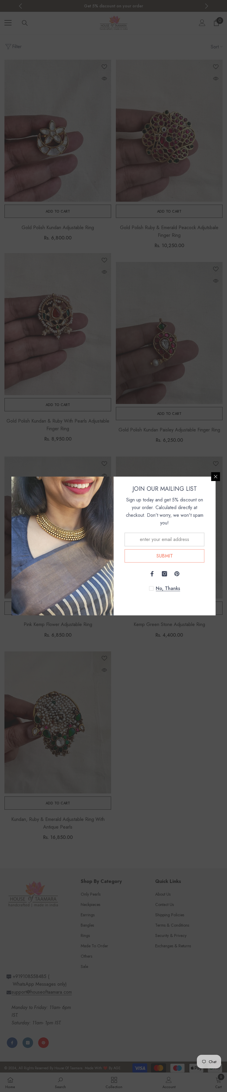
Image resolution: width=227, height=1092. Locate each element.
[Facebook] (152, 574)
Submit (164, 555)
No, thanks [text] (168, 588)
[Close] (215, 476)
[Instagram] (164, 574)
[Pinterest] (177, 574)
